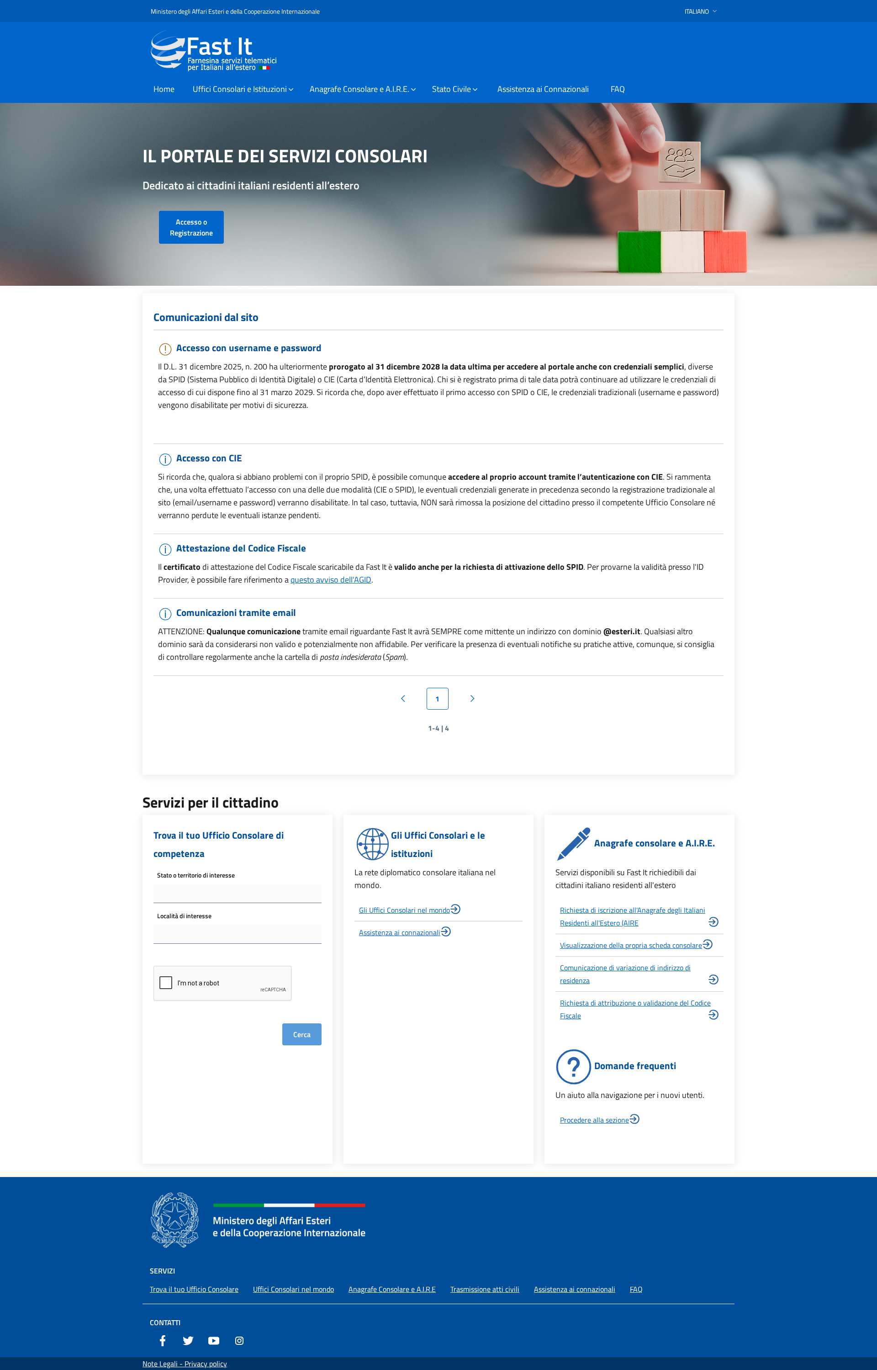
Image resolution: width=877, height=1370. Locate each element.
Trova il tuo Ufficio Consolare (194, 1289)
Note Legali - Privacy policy (185, 1363)
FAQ (636, 1289)
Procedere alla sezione (594, 1119)
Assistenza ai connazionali (399, 932)
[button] (701, 11)
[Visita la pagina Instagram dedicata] (239, 1339)
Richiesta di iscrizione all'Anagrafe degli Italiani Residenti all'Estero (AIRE (632, 916)
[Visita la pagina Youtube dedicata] (213, 1339)
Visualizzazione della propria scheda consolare (631, 945)
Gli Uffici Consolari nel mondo (404, 909)
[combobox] (237, 893)
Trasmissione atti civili (484, 1289)
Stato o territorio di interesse (196, 875)
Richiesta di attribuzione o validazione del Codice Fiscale (635, 1009)
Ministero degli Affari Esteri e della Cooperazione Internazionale (235, 11)
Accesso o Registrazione (191, 227)
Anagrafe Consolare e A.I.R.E (392, 1289)
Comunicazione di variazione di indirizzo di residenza (625, 974)
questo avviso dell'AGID (331, 579)
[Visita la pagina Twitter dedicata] (188, 1339)
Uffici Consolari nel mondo (293, 1289)
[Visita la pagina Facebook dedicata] (162, 1339)
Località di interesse (184, 915)
